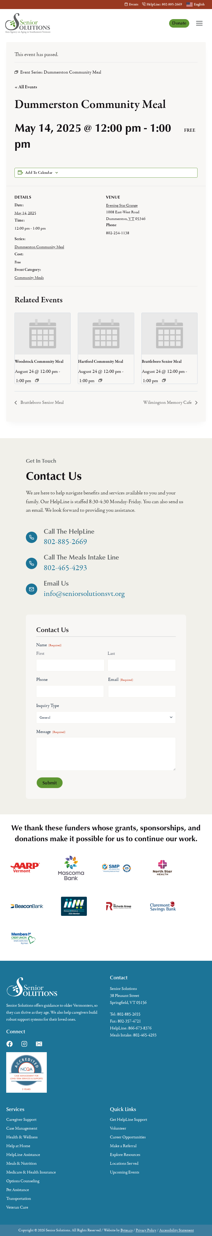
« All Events (25, 87)
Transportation (18, 1198)
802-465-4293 (144, 1035)
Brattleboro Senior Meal (161, 362)
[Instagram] (24, 1044)
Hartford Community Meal (100, 362)
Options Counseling (22, 1181)
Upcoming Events (124, 1172)
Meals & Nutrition (21, 1163)
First (40, 653)
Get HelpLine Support (128, 1119)
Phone (42, 679)
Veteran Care (17, 1207)
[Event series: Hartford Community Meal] (100, 380)
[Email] (39, 1044)
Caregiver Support (21, 1119)
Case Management (21, 1128)
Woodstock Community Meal (39, 362)
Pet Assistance (17, 1190)
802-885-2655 (128, 1014)
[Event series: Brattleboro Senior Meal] (164, 380)
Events (133, 4)
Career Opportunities (128, 1137)
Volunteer (118, 1128)
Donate (179, 23)
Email (120, 679)
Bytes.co (126, 1230)
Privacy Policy (146, 1230)
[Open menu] (199, 23)
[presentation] (42, 334)
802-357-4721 (129, 1021)
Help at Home (18, 1146)
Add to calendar (38, 172)
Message (50, 732)
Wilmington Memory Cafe (168, 402)
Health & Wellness (21, 1137)
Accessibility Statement (176, 1230)
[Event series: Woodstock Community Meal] (37, 380)
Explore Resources (125, 1155)
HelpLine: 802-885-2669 (164, 4)
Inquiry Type (47, 705)
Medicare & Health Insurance (31, 1172)
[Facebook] (9, 1044)
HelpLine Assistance (23, 1155)
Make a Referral (123, 1146)
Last (111, 653)
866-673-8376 (140, 1028)
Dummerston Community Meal (39, 246)
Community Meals (29, 277)
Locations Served (124, 1163)
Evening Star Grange (122, 205)
